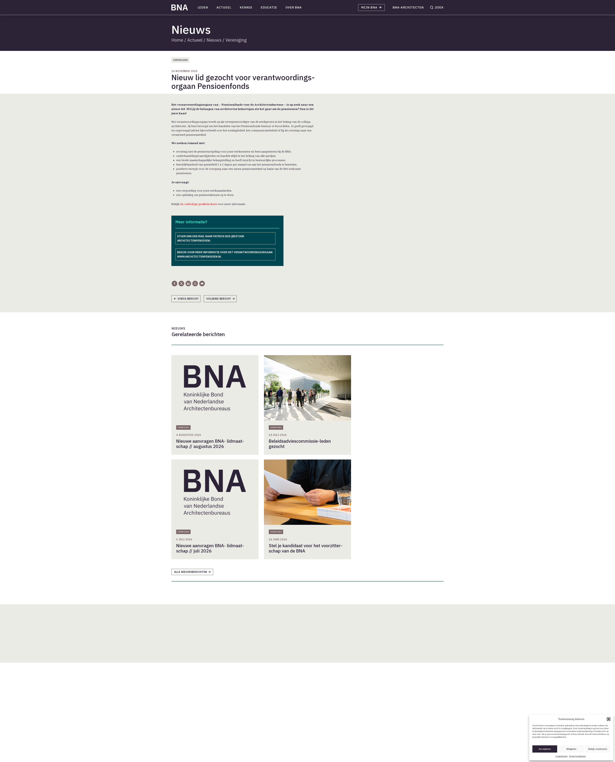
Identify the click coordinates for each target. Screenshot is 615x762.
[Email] (202, 283)
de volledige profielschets (198, 204)
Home (177, 40)
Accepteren (545, 749)
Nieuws (213, 40)
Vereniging (236, 40)
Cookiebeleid (561, 756)
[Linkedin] (188, 283)
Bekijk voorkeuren (597, 749)
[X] (181, 283)
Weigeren (571, 749)
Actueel (194, 40)
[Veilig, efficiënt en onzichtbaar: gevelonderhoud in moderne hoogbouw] (222, 299)
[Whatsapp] (195, 283)
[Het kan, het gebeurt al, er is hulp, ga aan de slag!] (187, 299)
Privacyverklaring (577, 756)
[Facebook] (174, 283)
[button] (608, 719)
